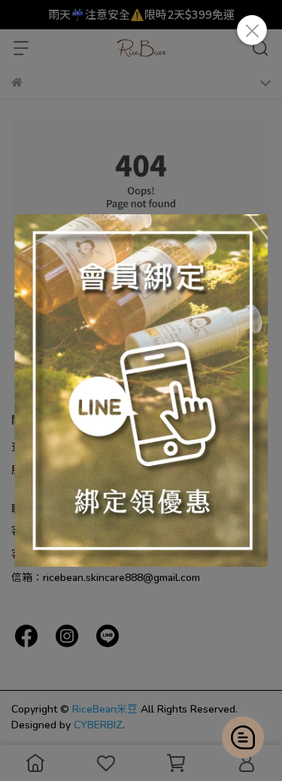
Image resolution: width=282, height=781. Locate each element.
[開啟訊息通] (243, 737)
